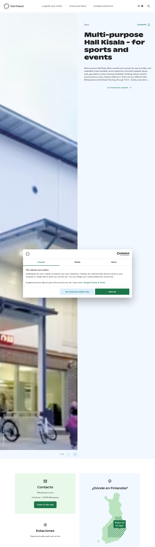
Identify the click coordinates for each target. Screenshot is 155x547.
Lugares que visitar (52, 6)
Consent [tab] (41, 262)
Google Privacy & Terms (94, 282)
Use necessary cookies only (77, 292)
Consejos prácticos (103, 6)
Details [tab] (78, 262)
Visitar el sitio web (45, 505)
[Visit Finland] (13, 6)
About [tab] (113, 262)
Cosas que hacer (77, 6)
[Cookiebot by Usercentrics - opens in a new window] (118, 254)
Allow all (112, 292)
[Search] (148, 6)
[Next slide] (75, 454)
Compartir (141, 24)
